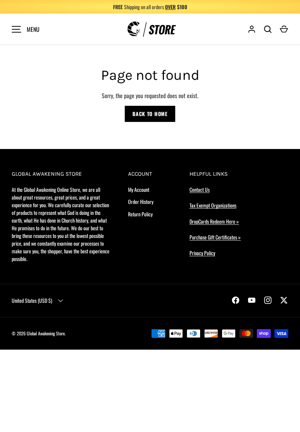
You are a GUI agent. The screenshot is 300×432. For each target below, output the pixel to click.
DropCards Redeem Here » (214, 221)
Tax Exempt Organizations (213, 205)
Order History (140, 201)
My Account (138, 189)
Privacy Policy (202, 253)
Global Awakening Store (46, 333)
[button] (284, 29)
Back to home (149, 114)
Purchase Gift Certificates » (215, 237)
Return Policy (140, 214)
